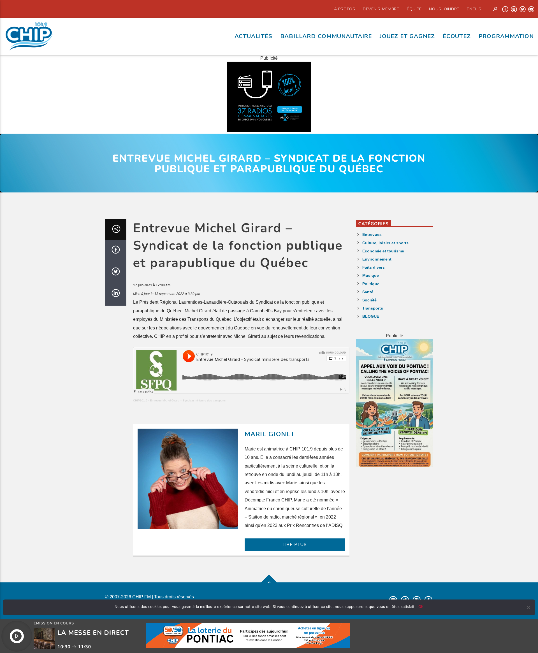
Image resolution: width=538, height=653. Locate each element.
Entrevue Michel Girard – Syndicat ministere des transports (188, 400)
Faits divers (373, 267)
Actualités (253, 36)
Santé (367, 292)
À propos (344, 9)
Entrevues (372, 234)
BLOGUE (370, 316)
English (475, 9)
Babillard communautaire (326, 36)
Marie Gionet (270, 434)
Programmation (506, 36)
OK (420, 606)
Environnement (376, 259)
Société (369, 300)
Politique (370, 284)
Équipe (414, 9)
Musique (370, 275)
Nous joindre (444, 9)
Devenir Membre (381, 9)
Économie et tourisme (383, 251)
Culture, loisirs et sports (385, 243)
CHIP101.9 (140, 400)
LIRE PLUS (294, 545)
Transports (372, 308)
